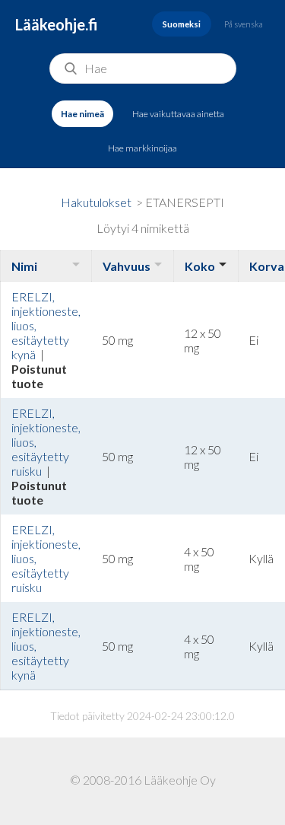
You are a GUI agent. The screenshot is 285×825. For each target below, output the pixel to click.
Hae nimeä (82, 113)
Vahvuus (126, 266)
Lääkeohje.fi (56, 24)
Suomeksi (182, 24)
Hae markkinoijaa (142, 148)
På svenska (243, 24)
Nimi (24, 266)
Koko (200, 266)
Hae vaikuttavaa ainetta (178, 113)
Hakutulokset (96, 202)
